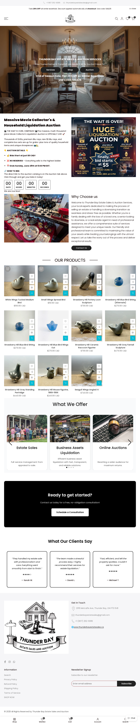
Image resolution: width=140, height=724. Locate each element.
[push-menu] (6, 18)
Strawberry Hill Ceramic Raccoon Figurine (87, 346)
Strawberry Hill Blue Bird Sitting (19, 344)
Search (7, 675)
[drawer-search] (116, 18)
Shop (70, 69)
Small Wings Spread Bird (53, 299)
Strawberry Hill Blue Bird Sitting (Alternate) (120, 301)
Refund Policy (10, 684)
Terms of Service (12, 693)
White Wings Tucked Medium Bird (19, 301)
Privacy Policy (10, 679)
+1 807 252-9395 (53, 3)
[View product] (31, 293)
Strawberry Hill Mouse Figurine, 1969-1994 (53, 391)
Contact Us (81, 248)
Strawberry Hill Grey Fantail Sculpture (120, 346)
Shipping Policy (11, 688)
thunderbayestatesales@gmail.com (81, 3)
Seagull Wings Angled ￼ (87, 389)
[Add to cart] (132, 293)
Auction (90, 69)
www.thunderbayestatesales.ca (89, 627)
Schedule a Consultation (70, 512)
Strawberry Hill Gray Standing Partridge (19, 391)
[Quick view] (31, 287)
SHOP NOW (9, 697)
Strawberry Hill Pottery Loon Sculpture (87, 301)
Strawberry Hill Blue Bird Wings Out (53, 346)
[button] (31, 276)
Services (50, 69)
